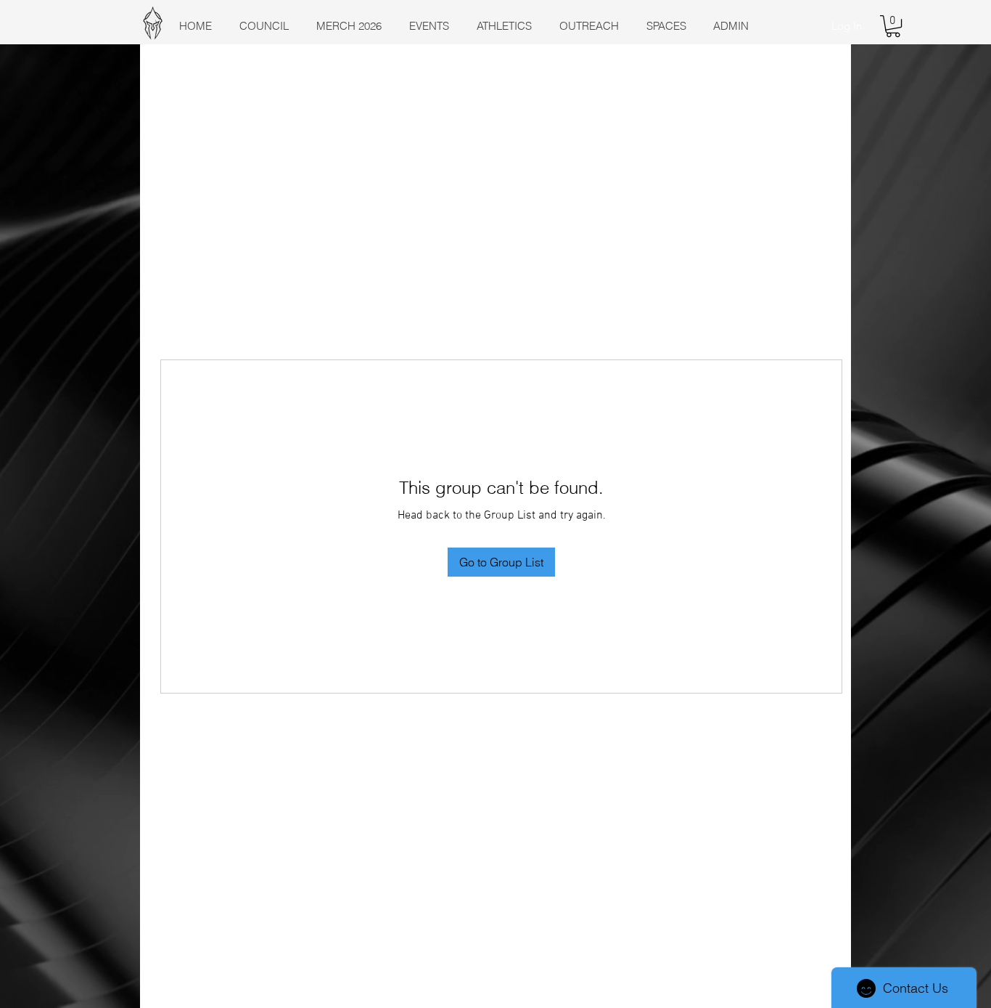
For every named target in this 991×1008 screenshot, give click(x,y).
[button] (893, 26)
